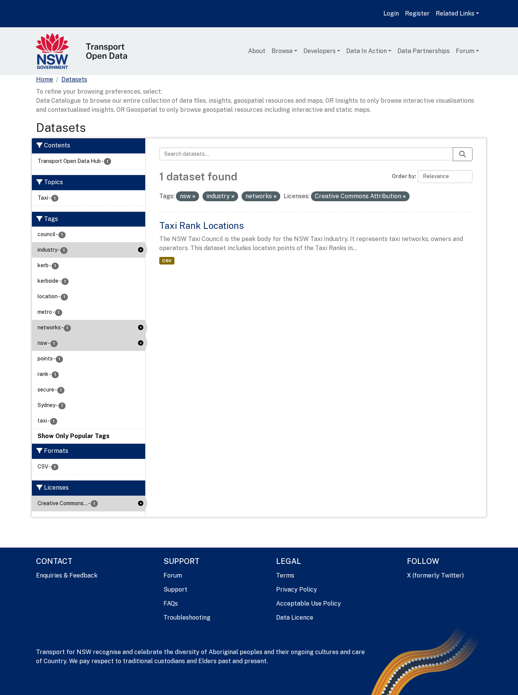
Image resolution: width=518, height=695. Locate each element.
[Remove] (193, 196)
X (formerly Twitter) (435, 575)
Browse (282, 51)
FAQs (170, 603)
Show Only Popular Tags (74, 436)
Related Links (455, 13)
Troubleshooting (186, 617)
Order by (403, 176)
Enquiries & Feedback (66, 575)
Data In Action (366, 51)
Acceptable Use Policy (308, 603)
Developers (319, 51)
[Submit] (462, 154)
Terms (285, 575)
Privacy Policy (296, 589)
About (256, 51)
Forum (465, 51)
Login (391, 13)
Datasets (74, 79)
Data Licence (294, 617)
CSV (166, 260)
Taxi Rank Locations (201, 225)
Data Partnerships (423, 51)
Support (175, 589)
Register (417, 13)
